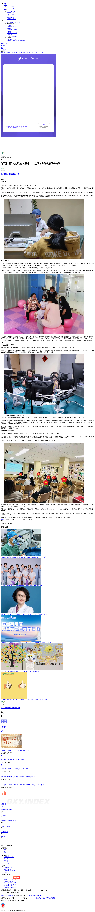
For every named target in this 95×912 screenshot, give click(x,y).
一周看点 (3, 727)
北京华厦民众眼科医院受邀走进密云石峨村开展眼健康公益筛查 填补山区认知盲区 (22, 785)
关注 (5, 3)
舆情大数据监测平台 (9, 857)
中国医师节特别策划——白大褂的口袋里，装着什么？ (15, 750)
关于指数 (3, 45)
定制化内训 (7, 863)
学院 (5, 20)
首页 (5, 2)
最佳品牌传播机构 (11, 19)
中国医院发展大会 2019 (10, 884)
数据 (5, 5)
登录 (2, 49)
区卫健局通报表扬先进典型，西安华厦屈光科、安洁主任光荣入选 (18, 777)
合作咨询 (6, 851)
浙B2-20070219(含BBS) (7, 895)
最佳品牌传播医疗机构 (9, 870)
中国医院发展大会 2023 (10, 881)
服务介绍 (6, 849)
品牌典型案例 (10, 17)
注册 (4, 49)
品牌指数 (4, 804)
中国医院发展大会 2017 (10, 887)
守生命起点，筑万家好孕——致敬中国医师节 (12, 759)
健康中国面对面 (11, 12)
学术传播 (6, 861)
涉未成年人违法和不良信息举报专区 (45, 898)
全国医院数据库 (11, 8)
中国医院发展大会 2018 (10, 885)
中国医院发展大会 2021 (10, 882)
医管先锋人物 (10, 14)
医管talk (9, 16)
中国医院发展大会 (11, 11)
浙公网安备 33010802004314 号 (34, 895)
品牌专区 (6, 872)
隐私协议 (6, 852)
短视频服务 (7, 860)
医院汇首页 (5, 43)
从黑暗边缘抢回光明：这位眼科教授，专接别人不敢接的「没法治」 (18, 769)
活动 (5, 9)
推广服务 (6, 858)
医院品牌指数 (10, 6)
